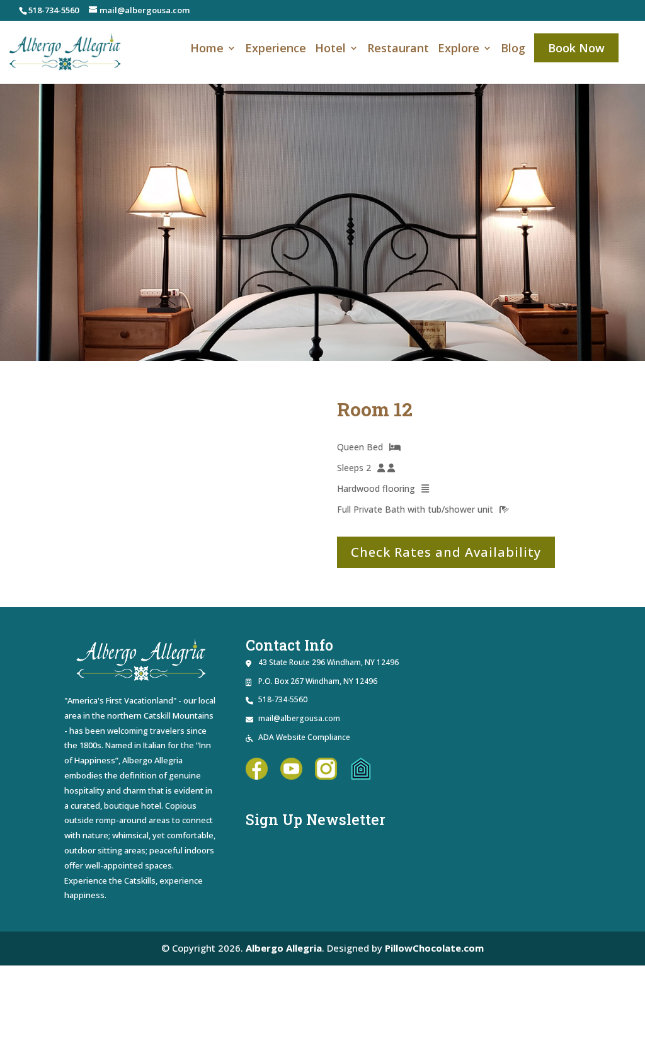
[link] (65, 51)
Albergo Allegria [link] (284, 948)
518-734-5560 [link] (53, 10)
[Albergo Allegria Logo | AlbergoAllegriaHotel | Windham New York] (504, 748)
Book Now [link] (576, 47)
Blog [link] (513, 49)
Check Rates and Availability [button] (446, 552)
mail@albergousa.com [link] (299, 718)
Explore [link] (458, 49)
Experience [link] (275, 49)
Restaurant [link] (398, 49)
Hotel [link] (330, 49)
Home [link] (207, 49)
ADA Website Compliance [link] (304, 737)
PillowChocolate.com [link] (434, 948)
